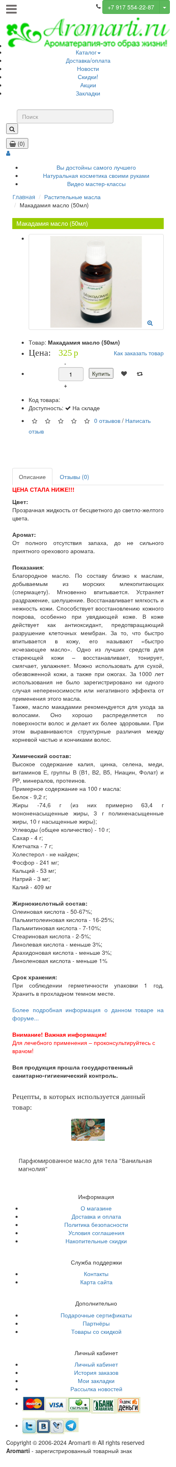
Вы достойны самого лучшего (96, 167)
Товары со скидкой (96, 1331)
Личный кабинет (96, 1364)
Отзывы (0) (74, 476)
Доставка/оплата (88, 60)
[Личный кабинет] (8, 153)
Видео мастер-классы (96, 183)
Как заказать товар (139, 353)
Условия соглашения (96, 1233)
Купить (101, 373)
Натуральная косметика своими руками (96, 175)
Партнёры (96, 1323)
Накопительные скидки (96, 1241)
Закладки (88, 93)
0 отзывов (107, 420)
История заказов (96, 1372)
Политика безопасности (96, 1224)
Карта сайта (96, 1282)
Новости (88, 68)
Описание (32, 476)
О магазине (96, 1208)
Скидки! (88, 77)
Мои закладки (96, 1380)
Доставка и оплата (96, 1216)
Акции (88, 85)
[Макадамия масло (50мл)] (96, 282)
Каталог (86, 52)
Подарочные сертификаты (96, 1315)
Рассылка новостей (96, 1389)
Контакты (96, 1273)
